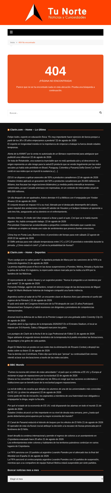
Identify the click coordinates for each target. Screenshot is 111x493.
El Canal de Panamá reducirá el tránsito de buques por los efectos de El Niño (45, 422)
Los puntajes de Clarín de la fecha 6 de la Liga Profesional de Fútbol (40, 334)
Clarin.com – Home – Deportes (27, 252)
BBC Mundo (17, 364)
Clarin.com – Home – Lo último (28, 129)
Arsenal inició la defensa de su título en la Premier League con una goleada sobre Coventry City (54, 317)
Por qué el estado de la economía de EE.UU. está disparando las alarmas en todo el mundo (51, 406)
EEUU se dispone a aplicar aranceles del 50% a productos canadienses (42, 177)
